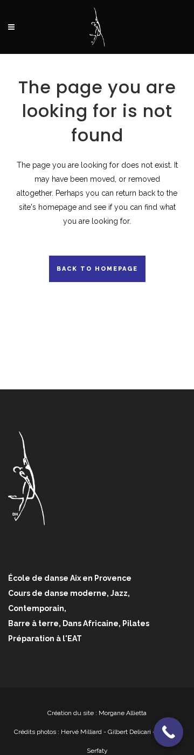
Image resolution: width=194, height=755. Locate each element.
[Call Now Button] (168, 732)
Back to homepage (97, 268)
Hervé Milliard (81, 732)
